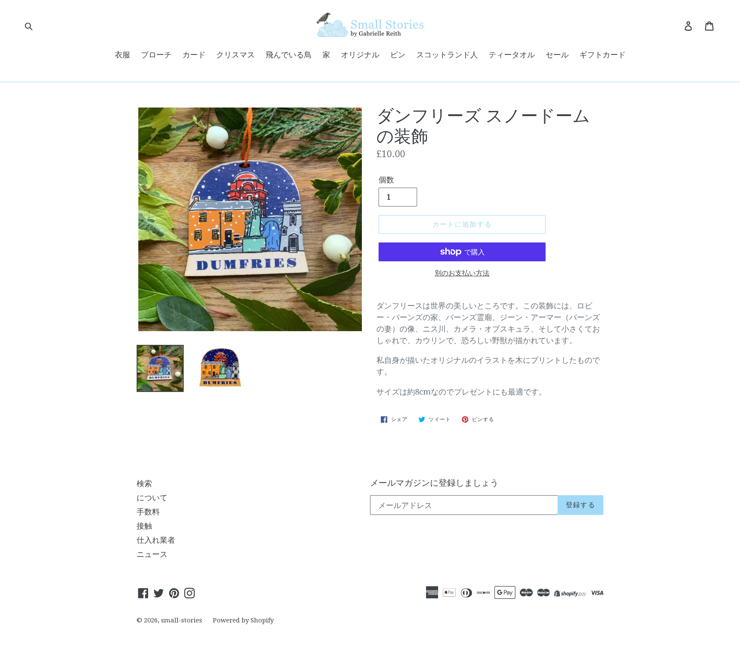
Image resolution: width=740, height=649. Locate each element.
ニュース (152, 554)
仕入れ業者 (156, 539)
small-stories (181, 620)
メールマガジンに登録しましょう (434, 483)
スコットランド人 (447, 54)
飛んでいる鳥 (289, 54)
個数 (386, 179)
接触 (144, 525)
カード (194, 54)
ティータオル (512, 54)
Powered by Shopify (243, 620)
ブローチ (156, 54)
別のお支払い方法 (462, 273)
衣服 (122, 54)
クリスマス (235, 54)
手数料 (148, 511)
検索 (144, 483)
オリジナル (360, 54)
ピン (398, 54)
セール (557, 54)
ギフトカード (602, 54)
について (152, 497)
